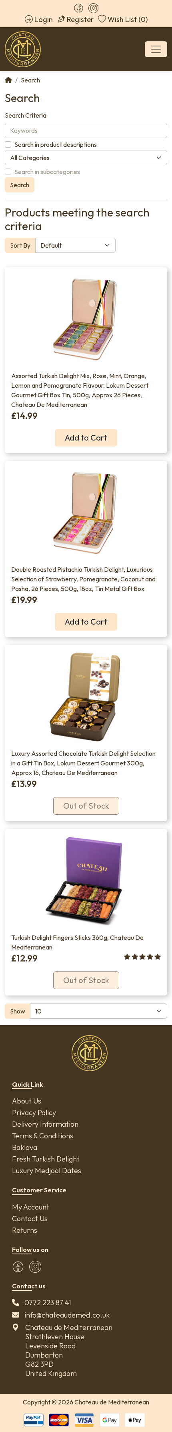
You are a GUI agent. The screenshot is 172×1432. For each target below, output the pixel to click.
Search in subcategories (47, 172)
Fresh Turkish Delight (46, 1159)
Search (30, 80)
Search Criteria (25, 115)
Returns (24, 1230)
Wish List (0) (128, 19)
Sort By (20, 245)
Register (80, 19)
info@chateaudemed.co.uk (67, 1315)
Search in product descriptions (55, 144)
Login (43, 19)
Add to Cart (86, 438)
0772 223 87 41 (47, 1302)
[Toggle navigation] (156, 49)
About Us (26, 1101)
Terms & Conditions (42, 1135)
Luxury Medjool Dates (46, 1170)
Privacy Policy (34, 1112)
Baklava (24, 1147)
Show (17, 1011)
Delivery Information (45, 1124)
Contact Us (30, 1218)
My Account (30, 1207)
